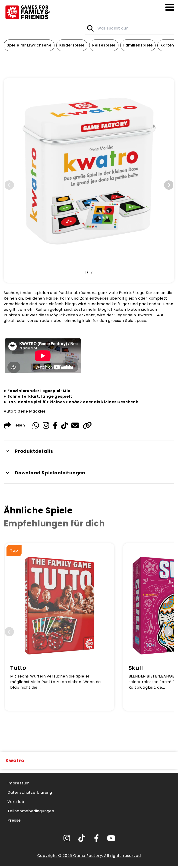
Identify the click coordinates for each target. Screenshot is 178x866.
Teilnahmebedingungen (30, 811)
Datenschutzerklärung (29, 792)
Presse (14, 820)
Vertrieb (15, 801)
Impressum (18, 783)
